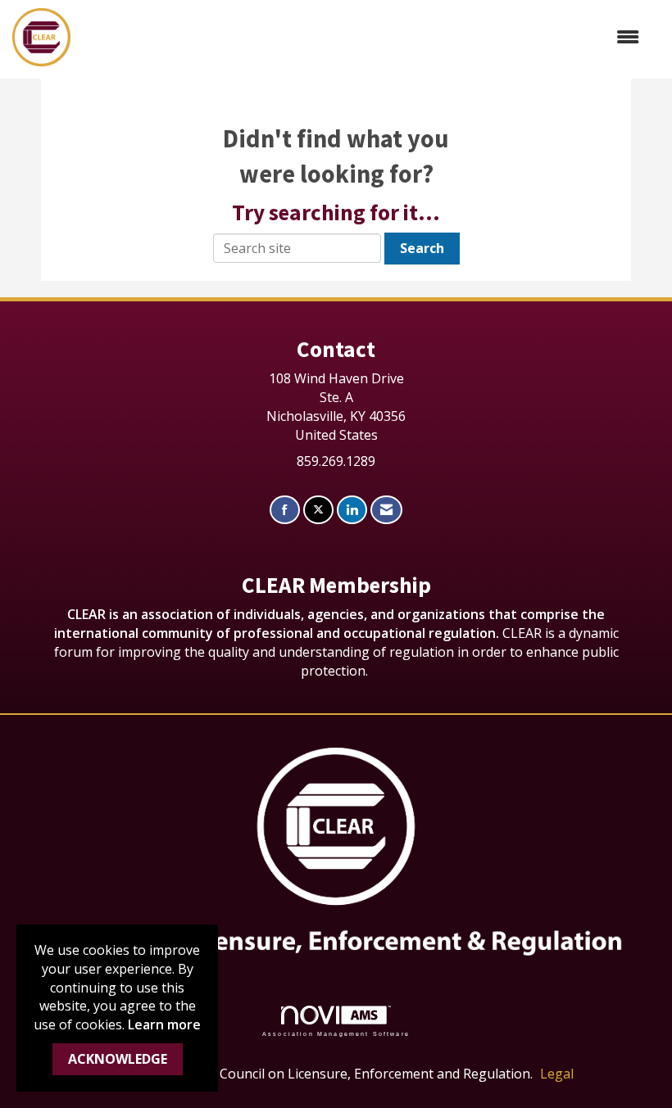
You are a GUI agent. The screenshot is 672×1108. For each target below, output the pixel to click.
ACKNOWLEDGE (117, 1059)
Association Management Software (336, 1033)
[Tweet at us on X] (318, 509)
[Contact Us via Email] (386, 509)
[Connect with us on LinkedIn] (352, 509)
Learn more (164, 1024)
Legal (557, 1074)
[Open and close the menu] (363, 37)
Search (422, 248)
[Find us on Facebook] (285, 509)
